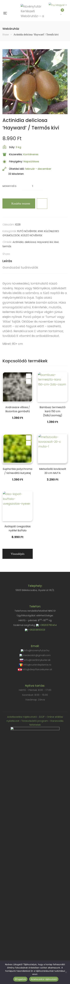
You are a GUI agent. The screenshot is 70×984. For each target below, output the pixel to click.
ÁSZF (42, 716)
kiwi (56, 242)
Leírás (7, 261)
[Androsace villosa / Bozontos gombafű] (17, 386)
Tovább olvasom (28, 437)
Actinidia (18, 242)
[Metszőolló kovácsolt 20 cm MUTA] (52, 449)
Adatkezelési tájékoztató (22, 716)
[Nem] (66, 972)
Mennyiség (9, 186)
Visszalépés (17, 553)
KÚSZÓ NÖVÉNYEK (31, 235)
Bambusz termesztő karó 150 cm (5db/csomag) (52, 411)
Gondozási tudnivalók (20, 267)
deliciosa (30, 242)
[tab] (35, 261)
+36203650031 (36, 629)
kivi (51, 242)
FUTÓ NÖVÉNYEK (27, 231)
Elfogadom (20, 979)
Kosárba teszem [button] (28, 376)
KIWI (40, 231)
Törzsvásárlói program (34, 721)
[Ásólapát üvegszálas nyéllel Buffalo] (17, 506)
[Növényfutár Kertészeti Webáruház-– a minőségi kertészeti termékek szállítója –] (34, 12)
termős (6, 246)
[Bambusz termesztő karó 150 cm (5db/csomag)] (52, 386)
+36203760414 (48, 625)
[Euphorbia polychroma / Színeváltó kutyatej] (17, 449)
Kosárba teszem (20, 203)
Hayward (43, 242)
